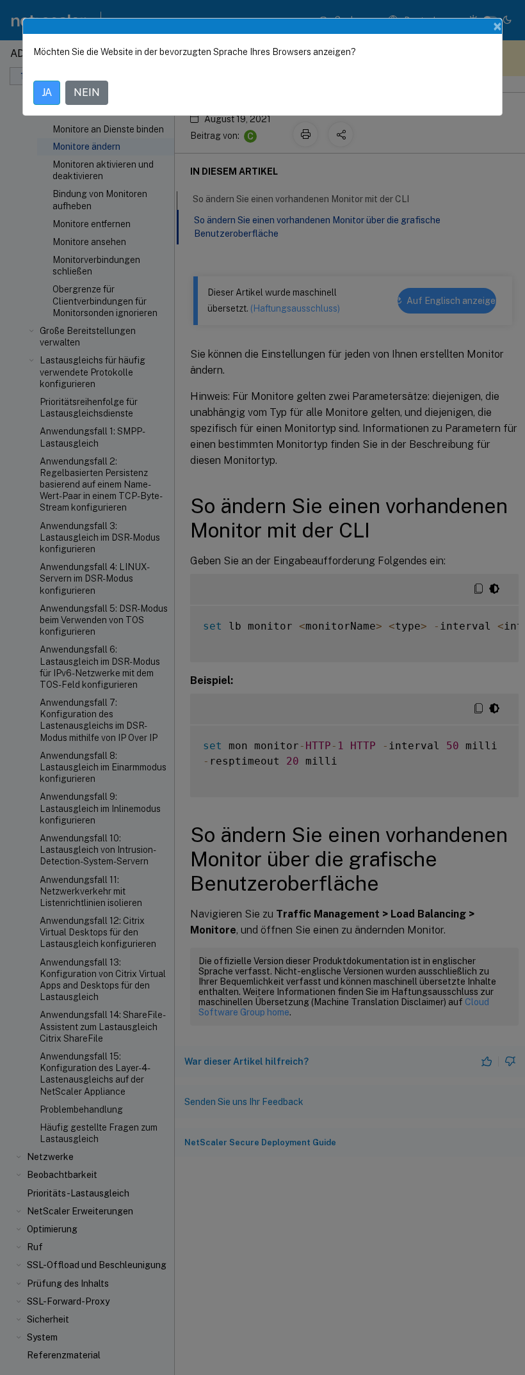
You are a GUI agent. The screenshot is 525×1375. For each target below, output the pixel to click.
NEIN (87, 92)
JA (47, 92)
